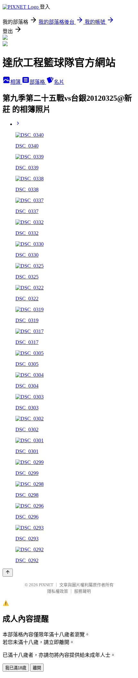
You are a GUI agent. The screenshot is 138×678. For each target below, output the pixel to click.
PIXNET (46, 584)
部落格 (38, 82)
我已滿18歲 (15, 667)
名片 (59, 82)
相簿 (16, 82)
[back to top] (8, 573)
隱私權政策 (57, 591)
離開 (37, 667)
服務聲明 (82, 591)
